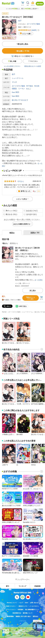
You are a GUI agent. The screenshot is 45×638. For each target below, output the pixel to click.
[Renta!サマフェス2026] (12, 3)
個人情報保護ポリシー (32, 609)
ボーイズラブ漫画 (33, 24)
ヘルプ (21, 602)
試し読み (33, 290)
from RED (15, 92)
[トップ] (6, 3)
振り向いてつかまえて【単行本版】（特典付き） (27, 248)
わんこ (28, 88)
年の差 (36, 86)
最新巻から (14, 243)
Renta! (4, 312)
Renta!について (12, 602)
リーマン (21, 88)
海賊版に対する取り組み (23, 616)
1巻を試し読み (22, 44)
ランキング (22, 586)
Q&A (26, 602)
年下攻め (29, 86)
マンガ (14, 82)
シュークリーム (17, 78)
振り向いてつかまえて (20, 100)
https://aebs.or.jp (15, 635)
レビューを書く (27, 34)
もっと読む (39, 280)
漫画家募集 (10, 616)
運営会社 (35, 616)
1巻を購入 (22, 51)
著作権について (27, 613)
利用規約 (20, 609)
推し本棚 (13, 61)
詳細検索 (37, 586)
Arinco (33, 465)
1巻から (5, 243)
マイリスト (34, 61)
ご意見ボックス (22, 606)
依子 (20, 20)
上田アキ (5, 465)
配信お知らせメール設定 (32, 66)
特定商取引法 (17, 613)
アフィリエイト (11, 609)
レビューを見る (21, 199)
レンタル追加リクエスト (12, 66)
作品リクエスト (11, 606)
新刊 (7, 586)
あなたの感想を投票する (21, 224)
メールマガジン (34, 606)
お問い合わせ (34, 602)
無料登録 (40, 4)
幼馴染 (14, 88)
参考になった (25, 191)
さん (20, 181)
